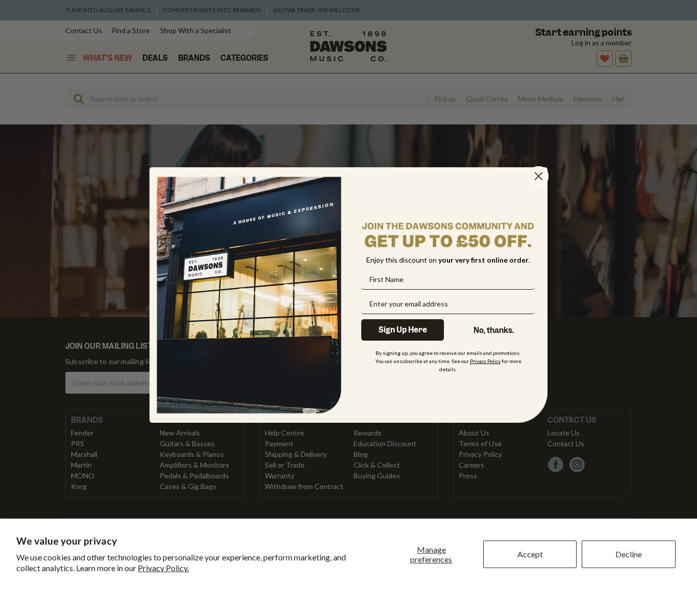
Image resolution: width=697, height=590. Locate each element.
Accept (530, 554)
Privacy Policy (485, 361)
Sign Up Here (403, 330)
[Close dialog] (538, 176)
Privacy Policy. (163, 568)
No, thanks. (494, 330)
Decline (628, 554)
